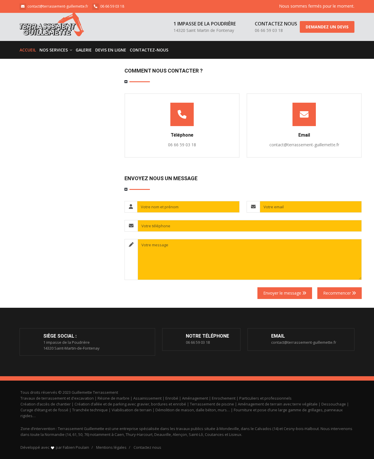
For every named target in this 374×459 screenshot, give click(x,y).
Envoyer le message (282, 293)
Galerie (84, 50)
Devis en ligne (110, 50)
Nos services (54, 50)
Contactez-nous (149, 50)
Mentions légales (111, 447)
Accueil (28, 50)
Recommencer (337, 293)
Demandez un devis (327, 27)
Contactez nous (147, 447)
